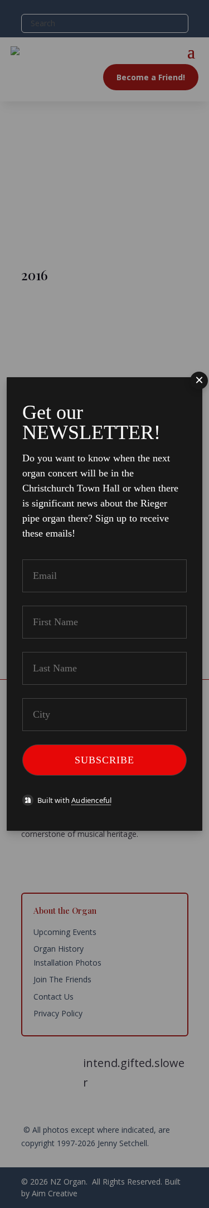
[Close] (199, 380)
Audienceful (91, 800)
